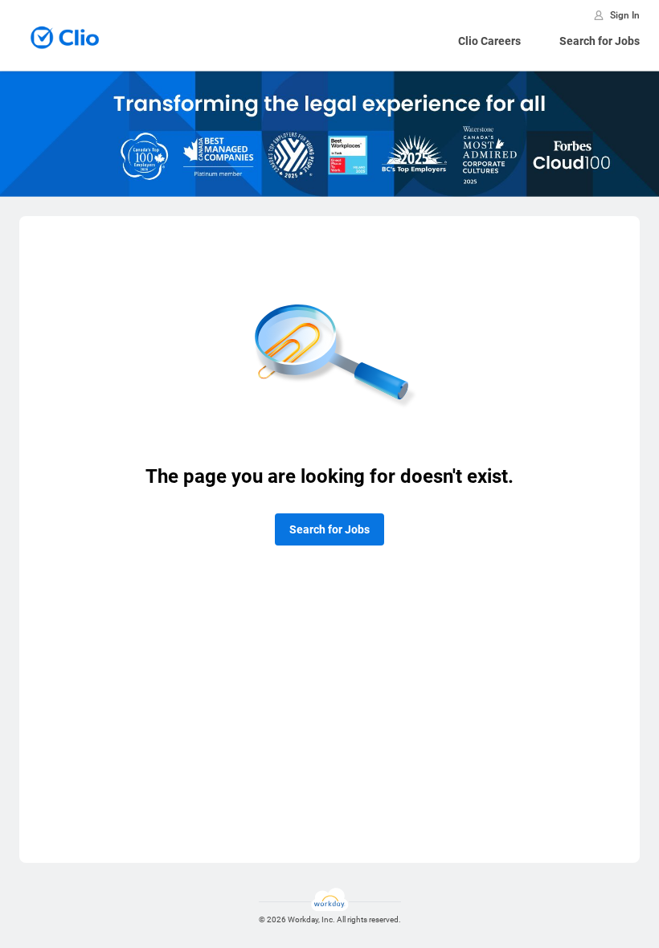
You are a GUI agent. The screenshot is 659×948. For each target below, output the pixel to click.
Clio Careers (489, 41)
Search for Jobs (599, 41)
